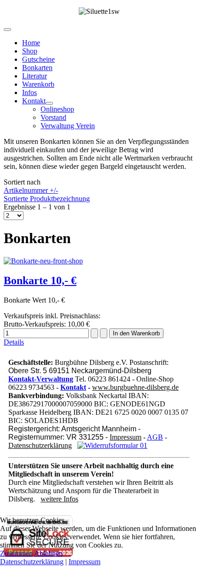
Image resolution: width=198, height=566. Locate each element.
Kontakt (34, 101)
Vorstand (53, 117)
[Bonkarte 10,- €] (43, 261)
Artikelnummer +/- (31, 190)
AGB (155, 437)
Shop (29, 51)
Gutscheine (38, 59)
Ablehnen (48, 553)
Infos (29, 92)
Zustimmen (16, 553)
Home (31, 43)
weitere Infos (59, 499)
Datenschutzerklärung (40, 445)
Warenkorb (38, 84)
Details (14, 342)
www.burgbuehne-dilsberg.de (135, 387)
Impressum (125, 437)
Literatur (34, 76)
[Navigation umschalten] (7, 29)
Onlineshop (57, 109)
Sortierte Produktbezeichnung (47, 199)
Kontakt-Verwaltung (40, 379)
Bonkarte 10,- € (40, 280)
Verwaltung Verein (68, 126)
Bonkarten (37, 67)
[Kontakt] (49, 103)
